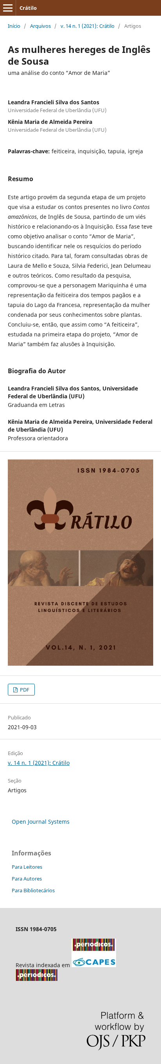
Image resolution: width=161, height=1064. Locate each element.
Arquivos (40, 25)
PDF (24, 689)
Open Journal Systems (41, 821)
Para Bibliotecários (33, 890)
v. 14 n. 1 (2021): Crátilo (87, 25)
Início (14, 25)
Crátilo (28, 7)
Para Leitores (27, 866)
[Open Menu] (8, 8)
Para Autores (27, 878)
